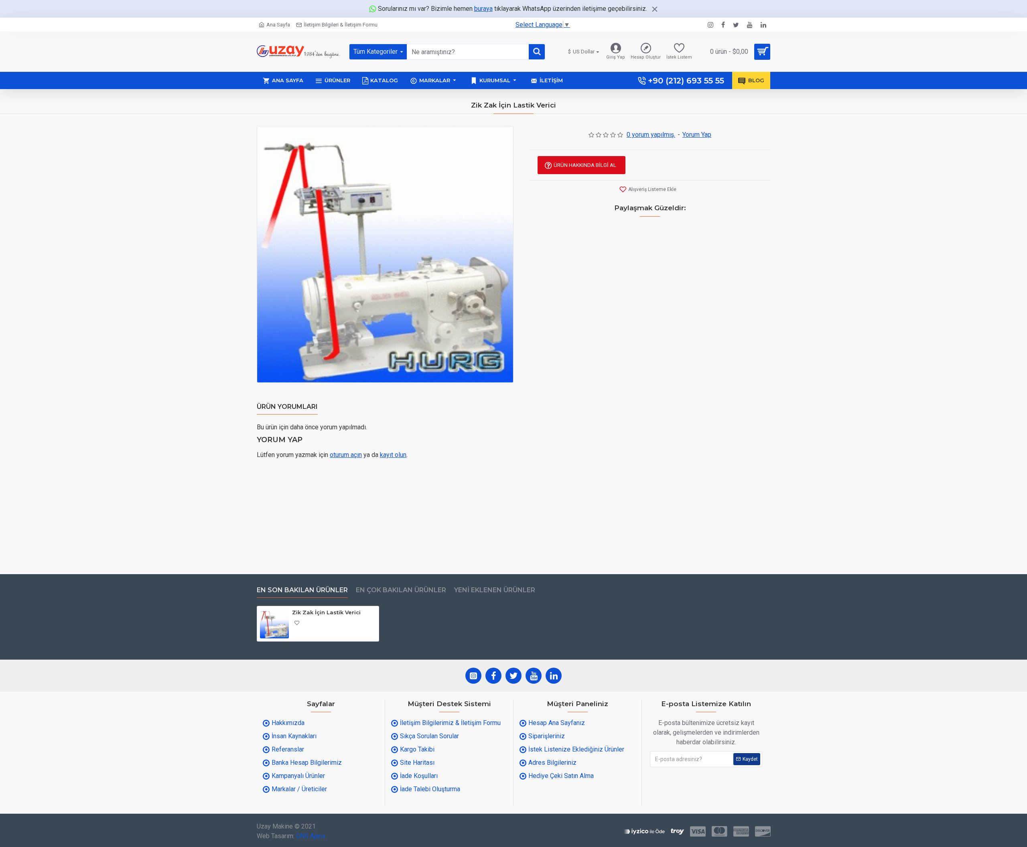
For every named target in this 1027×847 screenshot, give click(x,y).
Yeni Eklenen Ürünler (494, 590)
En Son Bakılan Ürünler (302, 590)
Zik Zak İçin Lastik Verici (326, 612)
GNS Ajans (310, 836)
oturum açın (346, 455)
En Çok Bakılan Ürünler (401, 590)
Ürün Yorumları (287, 406)
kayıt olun (393, 455)
